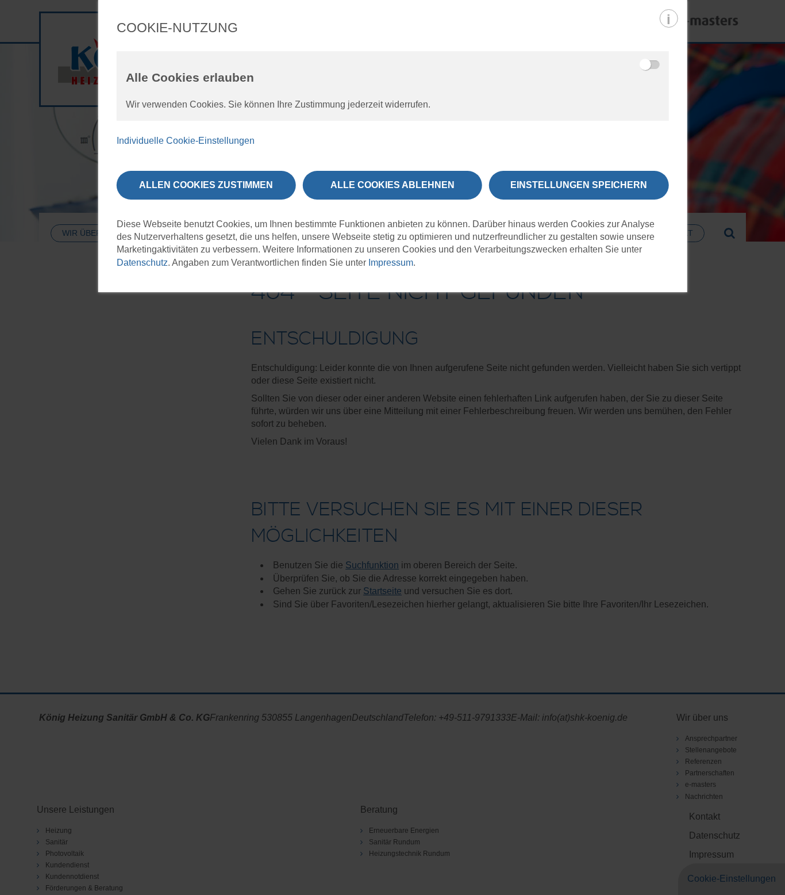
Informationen (668, 18)
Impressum (390, 262)
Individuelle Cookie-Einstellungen (186, 141)
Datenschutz (142, 262)
